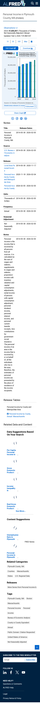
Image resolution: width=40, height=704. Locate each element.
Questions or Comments (12, 684)
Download (27, 48)
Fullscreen (29, 106)
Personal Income (14, 608)
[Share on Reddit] (21, 118)
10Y (19, 42)
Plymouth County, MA (16, 566)
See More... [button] (21, 511)
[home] (14, 3)
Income (11, 613)
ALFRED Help (8, 688)
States (10, 576)
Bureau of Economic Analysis (19, 618)
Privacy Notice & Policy (12, 698)
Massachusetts (23, 571)
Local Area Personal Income (9, 168)
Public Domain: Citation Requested (21, 632)
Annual (10, 627)
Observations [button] (10, 28)
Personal (26, 608)
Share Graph (19, 113)
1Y (8, 42)
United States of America (17, 637)
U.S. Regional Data (22, 576)
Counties (11, 571)
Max (25, 42)
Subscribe (30, 660)
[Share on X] (12, 118)
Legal (5, 694)
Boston (29, 598)
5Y (13, 42)
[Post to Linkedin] (25, 118)
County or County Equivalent (18, 623)
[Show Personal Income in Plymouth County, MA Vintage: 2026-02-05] (28, 55)
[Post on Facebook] (17, 118)
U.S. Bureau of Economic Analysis (9, 153)
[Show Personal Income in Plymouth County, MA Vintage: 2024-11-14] (28, 53)
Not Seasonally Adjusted (17, 642)
